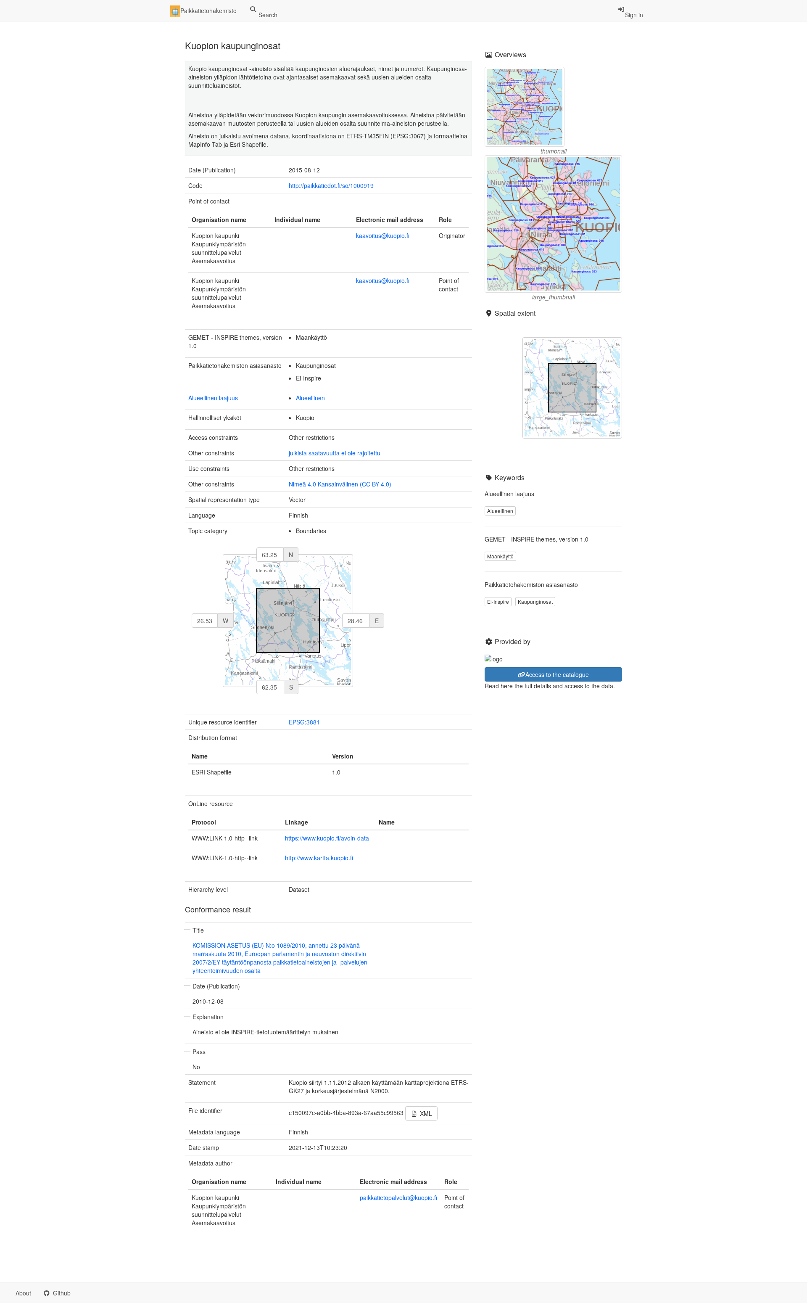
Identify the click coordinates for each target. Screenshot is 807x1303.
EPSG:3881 (304, 722)
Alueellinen (310, 398)
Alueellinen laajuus (213, 398)
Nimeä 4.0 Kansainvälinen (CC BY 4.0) (340, 484)
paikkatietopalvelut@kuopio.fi (398, 1197)
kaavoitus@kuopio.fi (382, 235)
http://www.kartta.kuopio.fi (319, 858)
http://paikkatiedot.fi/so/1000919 (331, 185)
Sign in (634, 15)
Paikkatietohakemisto (208, 10)
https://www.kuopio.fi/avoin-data (327, 838)
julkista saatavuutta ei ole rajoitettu (334, 453)
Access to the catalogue (557, 674)
